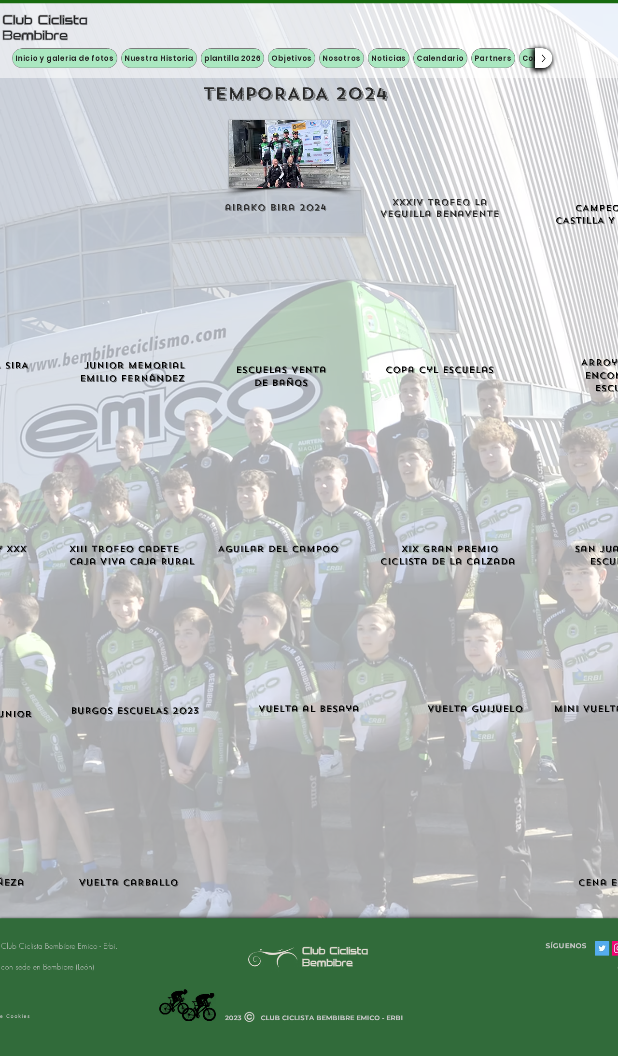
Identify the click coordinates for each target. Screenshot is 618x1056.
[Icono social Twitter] (602, 948)
